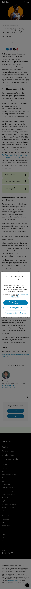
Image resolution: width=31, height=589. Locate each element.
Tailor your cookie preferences (15, 313)
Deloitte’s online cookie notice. (19, 295)
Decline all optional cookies (15, 308)
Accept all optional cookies (15, 302)
